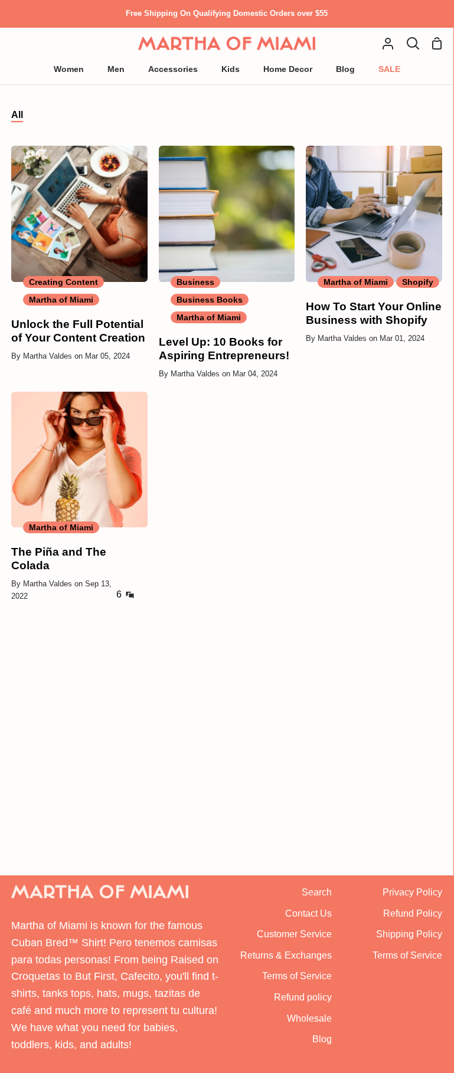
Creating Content (63, 282)
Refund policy (303, 997)
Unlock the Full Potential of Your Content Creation (78, 331)
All (17, 115)
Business (195, 282)
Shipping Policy (409, 934)
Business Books (210, 299)
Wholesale (309, 1018)
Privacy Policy (412, 892)
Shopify (417, 282)
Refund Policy (412, 913)
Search (317, 892)
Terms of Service (297, 976)
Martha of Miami (61, 299)
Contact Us (308, 913)
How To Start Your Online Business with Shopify (374, 313)
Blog (322, 1039)
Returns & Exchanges (286, 955)
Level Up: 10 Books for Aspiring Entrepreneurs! (224, 349)
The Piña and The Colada (58, 559)
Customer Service (294, 934)
